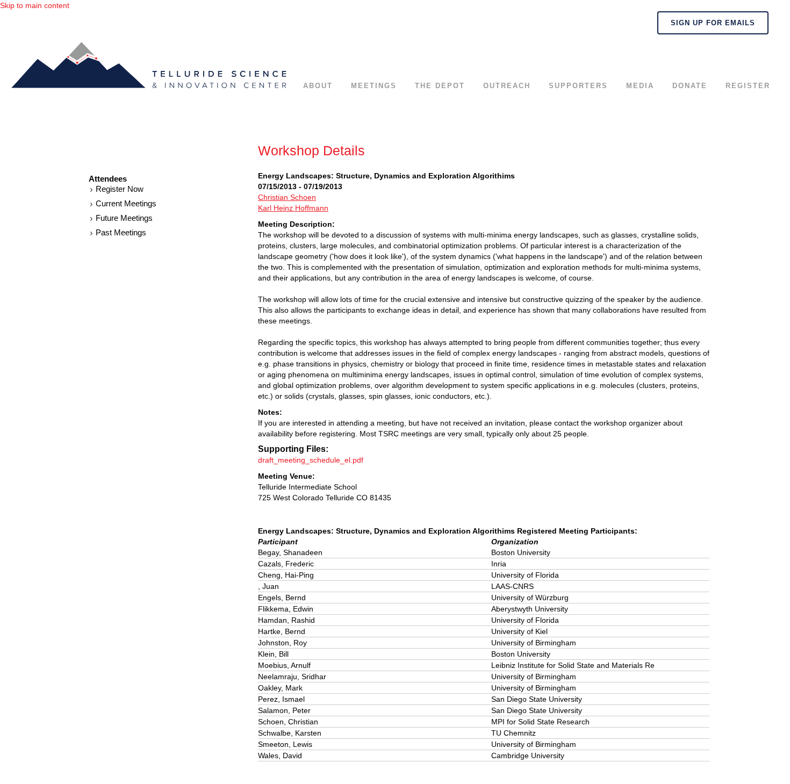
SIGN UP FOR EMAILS (713, 23)
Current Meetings (126, 203)
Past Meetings (121, 232)
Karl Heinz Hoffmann (293, 208)
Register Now (119, 188)
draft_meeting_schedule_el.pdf (310, 460)
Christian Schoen (287, 197)
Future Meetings (124, 217)
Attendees (108, 179)
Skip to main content (34, 5)
